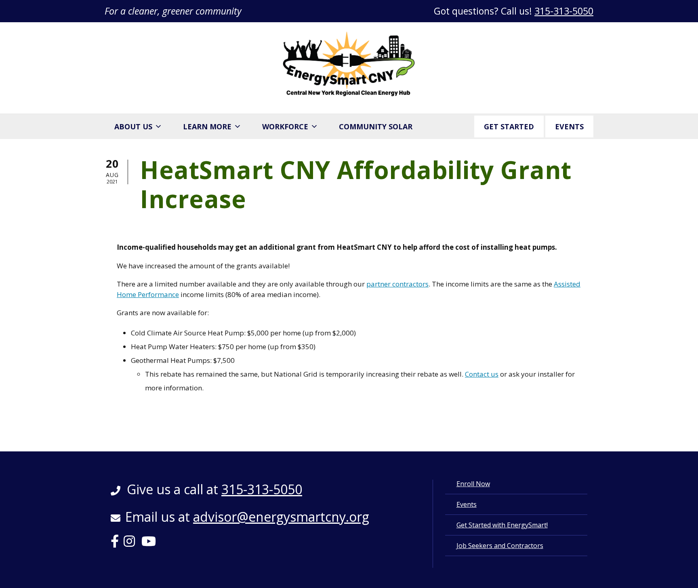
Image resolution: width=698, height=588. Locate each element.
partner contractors (397, 284)
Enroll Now (473, 483)
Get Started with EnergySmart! (502, 525)
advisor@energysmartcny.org (281, 516)
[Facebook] (117, 543)
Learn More (207, 126)
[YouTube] (151, 543)
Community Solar (375, 126)
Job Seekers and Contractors (499, 545)
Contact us (481, 374)
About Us (133, 126)
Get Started (509, 126)
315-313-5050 (563, 10)
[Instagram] (132, 543)
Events (569, 126)
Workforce (285, 126)
